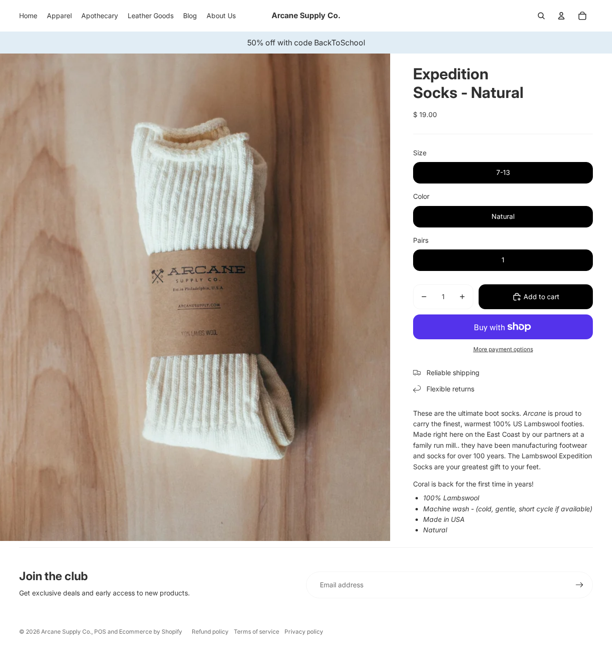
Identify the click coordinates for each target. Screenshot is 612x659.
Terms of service (256, 631)
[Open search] (541, 15)
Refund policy (210, 631)
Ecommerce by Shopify (150, 631)
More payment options (503, 349)
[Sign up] (579, 585)
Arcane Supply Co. (66, 631)
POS (100, 631)
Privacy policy (303, 631)
